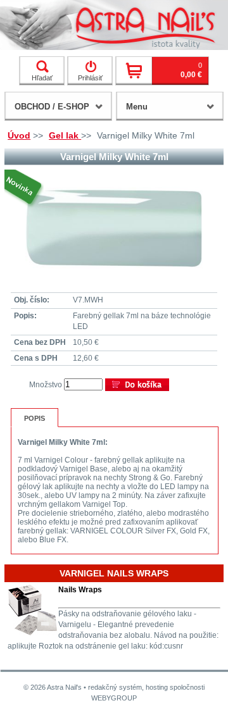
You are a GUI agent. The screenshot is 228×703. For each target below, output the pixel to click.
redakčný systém (115, 687)
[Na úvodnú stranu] (114, 25)
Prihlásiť (90, 78)
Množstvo (45, 384)
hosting (157, 687)
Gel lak (65, 135)
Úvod (19, 135)
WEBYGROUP (114, 698)
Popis (34, 418)
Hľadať (42, 78)
